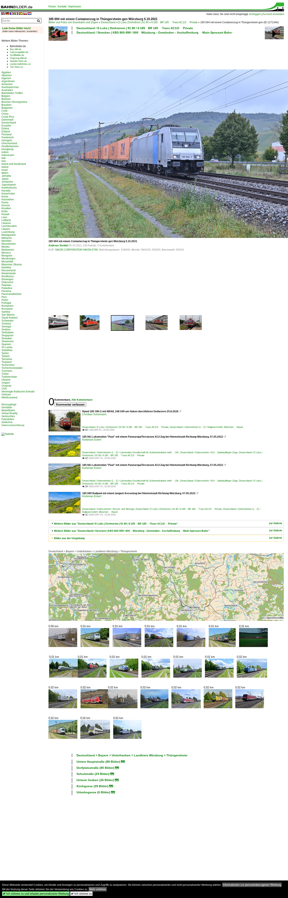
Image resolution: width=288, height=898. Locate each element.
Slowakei (6, 338)
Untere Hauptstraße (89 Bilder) (98, 761)
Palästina (6, 288)
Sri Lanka (6, 347)
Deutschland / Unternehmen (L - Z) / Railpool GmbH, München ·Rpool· (207, 427)
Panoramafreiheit (11, 294)
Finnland (6, 134)
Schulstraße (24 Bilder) (93, 774)
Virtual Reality (9, 413)
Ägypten (6, 72)
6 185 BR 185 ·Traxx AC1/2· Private (174, 22)
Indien (5, 152)
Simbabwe (7, 332)
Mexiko (5, 246)
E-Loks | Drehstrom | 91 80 (133, 22)
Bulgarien (7, 107)
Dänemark (7, 119)
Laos (4, 217)
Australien (7, 90)
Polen (4, 299)
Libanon (6, 223)
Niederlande (8, 273)
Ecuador (6, 125)
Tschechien (8, 365)
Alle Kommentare (82, 399)
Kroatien (6, 208)
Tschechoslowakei (12, 367)
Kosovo (5, 205)
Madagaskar (8, 234)
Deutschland (108, 22)
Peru (4, 297)
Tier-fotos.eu (16, 67)
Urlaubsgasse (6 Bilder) (93, 792)
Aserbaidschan (10, 87)
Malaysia (6, 237)
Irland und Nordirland (13, 164)
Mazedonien (8, 243)
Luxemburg (8, 232)
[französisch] (12, 13)
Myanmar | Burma (11, 264)
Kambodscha (9, 187)
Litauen (5, 229)
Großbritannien (10, 146)
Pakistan (6, 285)
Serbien (6, 329)
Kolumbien (7, 199)
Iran (3, 161)
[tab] (166, 523)
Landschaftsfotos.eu (20, 64)
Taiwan (5, 356)
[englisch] (3, 13)
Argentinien (8, 81)
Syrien (5, 353)
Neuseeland (8, 270)
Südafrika (6, 350)
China (4, 113)
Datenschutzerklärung (12, 425)
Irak (3, 158)
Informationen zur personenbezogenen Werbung (252, 884)
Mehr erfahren (97, 889)
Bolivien (6, 99)
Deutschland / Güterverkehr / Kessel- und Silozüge (108, 509)
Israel (4, 169)
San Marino (8, 314)
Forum (52, 6)
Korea (4, 202)
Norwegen (7, 279)
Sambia (5, 311)
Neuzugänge (8, 404)
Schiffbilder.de (17, 55)
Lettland (6, 220)
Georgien (6, 140)
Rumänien (7, 305)
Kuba (4, 211)
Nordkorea (7, 276)
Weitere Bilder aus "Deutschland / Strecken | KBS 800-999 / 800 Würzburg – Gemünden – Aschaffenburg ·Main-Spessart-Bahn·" (132, 530)
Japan (5, 178)
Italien (4, 172)
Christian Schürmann (94, 414)
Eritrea (5, 128)
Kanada (6, 190)
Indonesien (7, 155)
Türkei (5, 373)
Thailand (6, 362)
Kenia (4, 196)
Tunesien (6, 370)
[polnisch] (25, 13)
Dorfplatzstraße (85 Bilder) (95, 767)
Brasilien (6, 104)
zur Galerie (275, 523)
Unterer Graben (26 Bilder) (95, 780)
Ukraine (6, 379)
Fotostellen (7, 419)
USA (4, 388)
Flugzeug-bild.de (18, 58)
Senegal (6, 326)
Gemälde (6, 407)
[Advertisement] (156, 51)
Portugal (6, 302)
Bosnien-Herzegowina (14, 101)
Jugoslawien (8, 184)
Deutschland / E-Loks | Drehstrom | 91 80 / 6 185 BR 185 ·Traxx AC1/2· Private (135, 28)
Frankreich (7, 137)
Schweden (7, 320)
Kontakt (62, 6)
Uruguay (6, 385)
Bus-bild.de (15, 49)
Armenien (7, 84)
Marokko (6, 240)
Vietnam (6, 394)
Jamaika (6, 175)
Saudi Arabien (9, 317)
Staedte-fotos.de (18, 61)
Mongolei (6, 255)
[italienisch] (16, 13)
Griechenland (9, 143)
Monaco (6, 252)
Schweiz (6, 323)
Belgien (5, 96)
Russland (6, 308)
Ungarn (5, 382)
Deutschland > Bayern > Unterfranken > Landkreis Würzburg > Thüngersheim (92, 551)
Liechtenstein (9, 226)
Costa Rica (7, 116)
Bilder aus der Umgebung (69, 538)
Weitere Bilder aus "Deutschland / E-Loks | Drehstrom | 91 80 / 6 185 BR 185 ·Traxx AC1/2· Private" (116, 523)
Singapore (7, 335)
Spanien (6, 344)
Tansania (6, 359)
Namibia (6, 267)
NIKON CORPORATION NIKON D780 (76, 249)
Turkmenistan (9, 376)
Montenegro (8, 258)
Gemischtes (8, 416)
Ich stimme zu (81, 893)
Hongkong (7, 149)
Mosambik (7, 261)
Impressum (74, 6)
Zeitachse (7, 422)
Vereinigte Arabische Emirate (18, 391)
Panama (6, 291)
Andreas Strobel (58, 245)
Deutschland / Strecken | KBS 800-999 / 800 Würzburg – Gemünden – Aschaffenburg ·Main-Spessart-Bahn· (155, 32)
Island (4, 166)
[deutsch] (7, 13)
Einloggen (255, 14)
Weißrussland (9, 397)
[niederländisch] (29, 13)
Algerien (6, 78)
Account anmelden (273, 14)
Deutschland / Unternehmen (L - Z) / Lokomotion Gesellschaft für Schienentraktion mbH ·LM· (130, 452)
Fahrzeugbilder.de (19, 52)
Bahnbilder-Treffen (12, 93)
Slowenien (7, 341)
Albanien (6, 75)
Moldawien (7, 249)
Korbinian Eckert (91, 439)
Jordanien (7, 181)
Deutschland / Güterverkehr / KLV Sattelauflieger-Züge (209, 452)
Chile (4, 110)
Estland (5, 131)
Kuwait (5, 214)
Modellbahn (8, 410)
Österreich (7, 282)
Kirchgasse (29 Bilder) (92, 786)
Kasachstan (8, 193)
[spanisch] (21, 13)
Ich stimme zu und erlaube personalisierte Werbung (36, 893)
